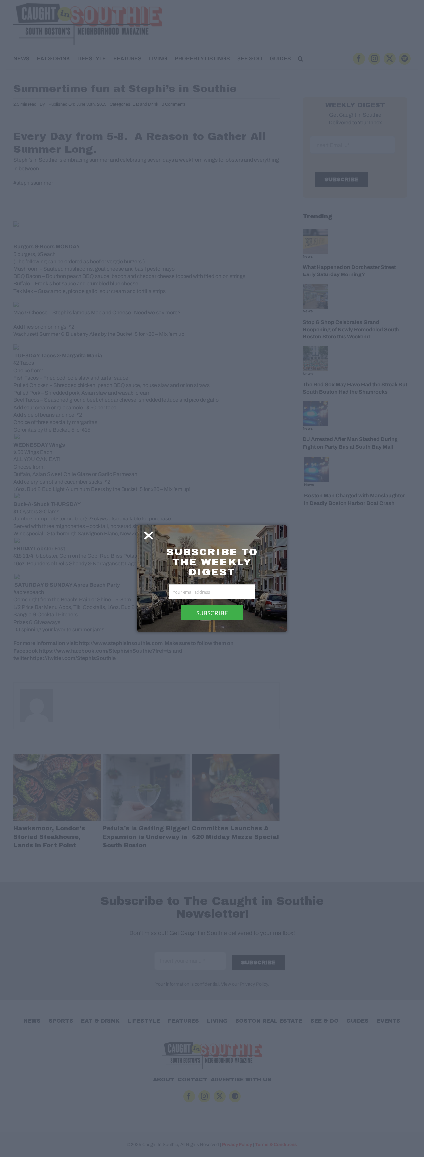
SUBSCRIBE (212, 613)
